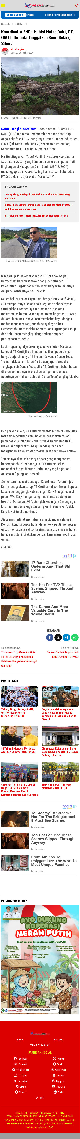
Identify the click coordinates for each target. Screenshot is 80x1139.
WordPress (60, 1069)
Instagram (22, 1075)
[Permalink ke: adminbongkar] (5, 51)
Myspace (60, 1081)
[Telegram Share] (66, 637)
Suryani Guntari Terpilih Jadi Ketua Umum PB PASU (63, 652)
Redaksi (58, 1039)
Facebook (22, 1058)
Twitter (60, 1058)
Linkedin (61, 1075)
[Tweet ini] (58, 637)
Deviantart (23, 1081)
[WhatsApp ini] (75, 637)
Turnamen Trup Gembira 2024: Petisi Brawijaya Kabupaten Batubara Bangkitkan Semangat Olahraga (19, 656)
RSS (42, 1098)
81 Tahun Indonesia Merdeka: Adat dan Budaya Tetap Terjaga (36, 215)
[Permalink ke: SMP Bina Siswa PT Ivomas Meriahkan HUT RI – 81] (60, 772)
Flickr (60, 1092)
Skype (23, 1086)
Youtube (60, 1086)
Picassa (23, 1092)
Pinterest (23, 1064)
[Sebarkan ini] (49, 637)
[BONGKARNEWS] (40, 5)
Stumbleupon (22, 1069)
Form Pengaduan (40, 1045)
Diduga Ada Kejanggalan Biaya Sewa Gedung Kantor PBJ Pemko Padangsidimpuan (60, 752)
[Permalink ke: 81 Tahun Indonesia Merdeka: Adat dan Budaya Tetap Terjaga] (19, 736)
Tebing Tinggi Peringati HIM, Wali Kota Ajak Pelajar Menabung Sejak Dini (17, 712)
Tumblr (60, 1064)
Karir (20, 1039)
